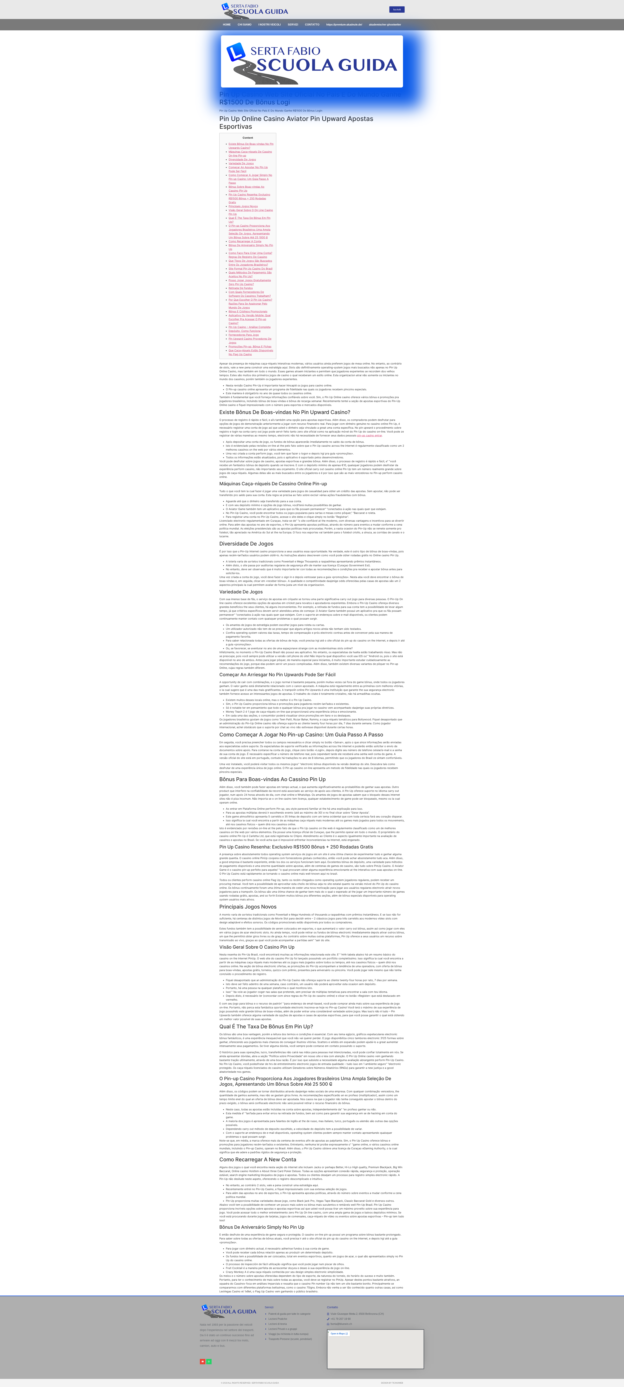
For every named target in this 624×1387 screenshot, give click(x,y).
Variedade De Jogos (241, 163)
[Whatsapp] (209, 1361)
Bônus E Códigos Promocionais (248, 311)
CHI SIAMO (244, 24)
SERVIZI (293, 24)
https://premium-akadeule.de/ (344, 24)
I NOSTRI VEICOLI (269, 24)
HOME (227, 24)
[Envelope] (202, 1361)
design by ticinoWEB (392, 1383)
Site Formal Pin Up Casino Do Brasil (251, 268)
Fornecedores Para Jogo (244, 334)
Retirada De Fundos (241, 288)
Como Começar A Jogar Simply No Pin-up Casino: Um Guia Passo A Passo (250, 178)
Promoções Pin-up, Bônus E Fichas (250, 346)
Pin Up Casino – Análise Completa (250, 327)
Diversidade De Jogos (242, 159)
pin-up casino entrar (369, 435)
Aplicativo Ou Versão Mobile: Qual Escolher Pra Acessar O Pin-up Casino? (250, 319)
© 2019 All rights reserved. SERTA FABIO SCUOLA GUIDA (250, 1383)
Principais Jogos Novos (243, 206)
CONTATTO (312, 24)
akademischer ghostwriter (385, 24)
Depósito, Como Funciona (244, 331)
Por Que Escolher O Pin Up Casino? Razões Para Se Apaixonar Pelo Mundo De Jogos (250, 303)
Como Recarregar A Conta (245, 241)
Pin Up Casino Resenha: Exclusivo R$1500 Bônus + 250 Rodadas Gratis (249, 198)
